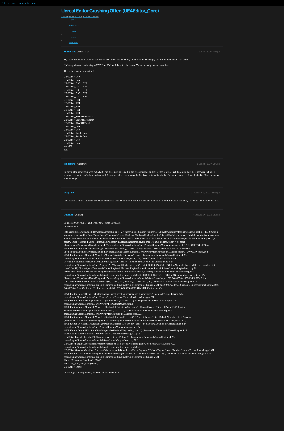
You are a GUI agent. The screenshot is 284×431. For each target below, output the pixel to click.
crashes (73, 37)
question (74, 19)
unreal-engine (74, 25)
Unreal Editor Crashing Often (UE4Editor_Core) (110, 11)
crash (74, 31)
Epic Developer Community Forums (19, 3)
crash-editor (73, 43)
